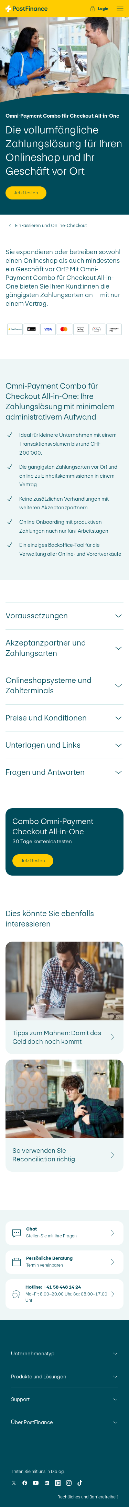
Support (20, 1399)
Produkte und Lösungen (38, 1376)
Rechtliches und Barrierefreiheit (87, 1497)
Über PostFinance (32, 1422)
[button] (117, 8)
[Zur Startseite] (26, 9)
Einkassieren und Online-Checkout (51, 225)
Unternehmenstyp (32, 1353)
